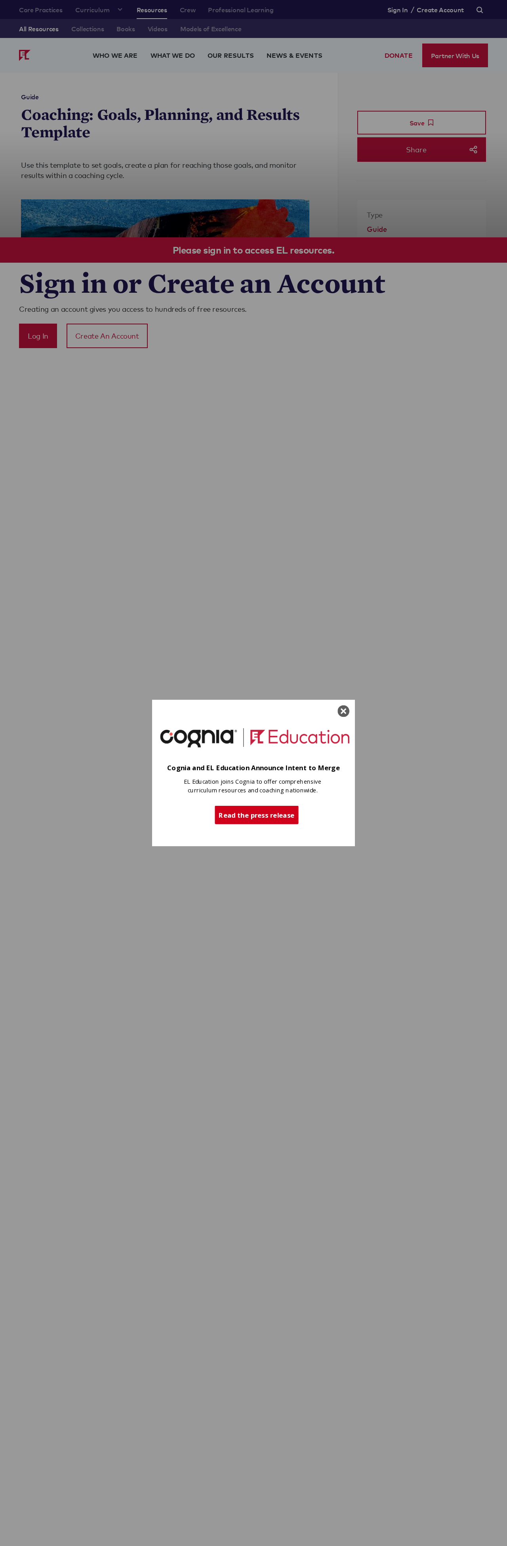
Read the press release (256, 814)
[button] (253, 768)
